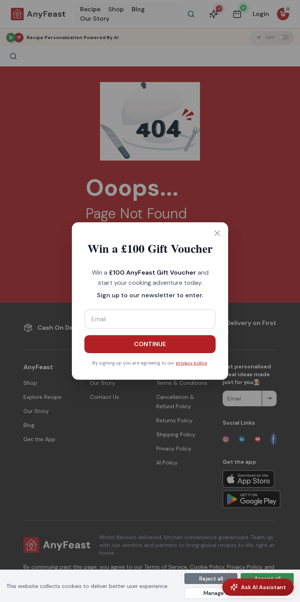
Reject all (211, 578)
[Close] (217, 233)
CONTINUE (150, 344)
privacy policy (191, 363)
